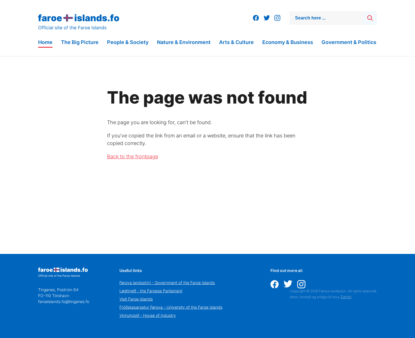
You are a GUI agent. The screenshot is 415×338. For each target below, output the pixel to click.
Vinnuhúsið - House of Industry (147, 315)
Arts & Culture (236, 42)
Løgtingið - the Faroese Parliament (150, 290)
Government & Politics (349, 42)
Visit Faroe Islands (136, 299)
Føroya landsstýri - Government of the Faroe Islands (167, 282)
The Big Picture (80, 42)
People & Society (127, 42)
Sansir (346, 296)
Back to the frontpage (132, 156)
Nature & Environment (184, 42)
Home (45, 42)
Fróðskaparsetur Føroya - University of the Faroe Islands (170, 307)
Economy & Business (287, 42)
